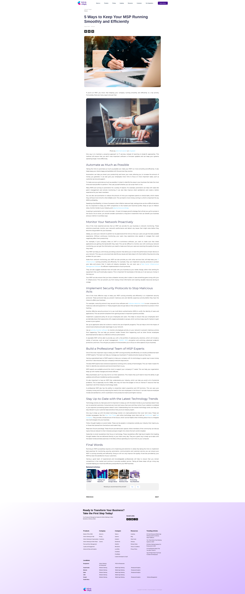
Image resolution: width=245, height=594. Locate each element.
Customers (139, 3)
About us (98, 3)
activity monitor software (99, 330)
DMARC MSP (123, 340)
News (86, 11)
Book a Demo (163, 3)
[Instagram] (135, 519)
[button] (85, 31)
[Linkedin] (137, 519)
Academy (122, 3)
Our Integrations (149, 3)
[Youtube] (132, 519)
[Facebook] (127, 519)
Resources (130, 3)
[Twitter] (130, 519)
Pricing (114, 3)
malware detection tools (136, 303)
